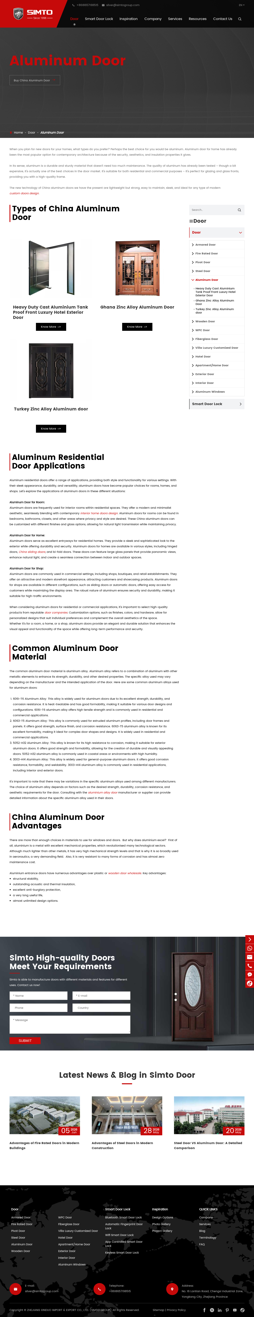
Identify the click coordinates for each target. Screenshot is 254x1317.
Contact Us (222, 19)
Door (74, 19)
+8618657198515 (120, 1291)
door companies (56, 612)
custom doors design (24, 193)
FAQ (202, 1244)
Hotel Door (203, 356)
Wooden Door (205, 321)
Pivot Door (202, 262)
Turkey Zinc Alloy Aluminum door (51, 410)
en (240, 5)
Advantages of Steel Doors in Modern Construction (122, 1146)
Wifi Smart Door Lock (119, 1235)
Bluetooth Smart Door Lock (123, 1217)
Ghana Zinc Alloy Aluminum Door (137, 308)
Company (153, 19)
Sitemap (158, 1310)
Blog (202, 1231)
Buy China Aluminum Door (35, 80)
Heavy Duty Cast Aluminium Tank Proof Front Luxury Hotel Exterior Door (50, 312)
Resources (198, 19)
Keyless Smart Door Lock (122, 1253)
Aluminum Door (52, 132)
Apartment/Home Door (212, 365)
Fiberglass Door (206, 339)
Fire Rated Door (206, 253)
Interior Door (204, 383)
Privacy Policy (176, 1310)
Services (175, 19)
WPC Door (202, 330)
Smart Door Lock (99, 19)
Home (18, 132)
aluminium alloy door (102, 792)
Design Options (162, 1217)
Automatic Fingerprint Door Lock (124, 1226)
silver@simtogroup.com (41, 1291)
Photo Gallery (161, 1224)
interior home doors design (99, 513)
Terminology (207, 1238)
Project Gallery (162, 1231)
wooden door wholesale (124, 873)
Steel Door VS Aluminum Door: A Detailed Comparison (208, 1146)
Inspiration (129, 19)
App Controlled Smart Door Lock (124, 1244)
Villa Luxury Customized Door (216, 348)
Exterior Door (204, 374)
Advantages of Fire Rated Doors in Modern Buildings (44, 1146)
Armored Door (205, 245)
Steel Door (202, 271)
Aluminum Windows (210, 392)
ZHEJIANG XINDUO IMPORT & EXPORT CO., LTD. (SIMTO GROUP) (69, 1310)
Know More (51, 327)
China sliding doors (32, 552)
